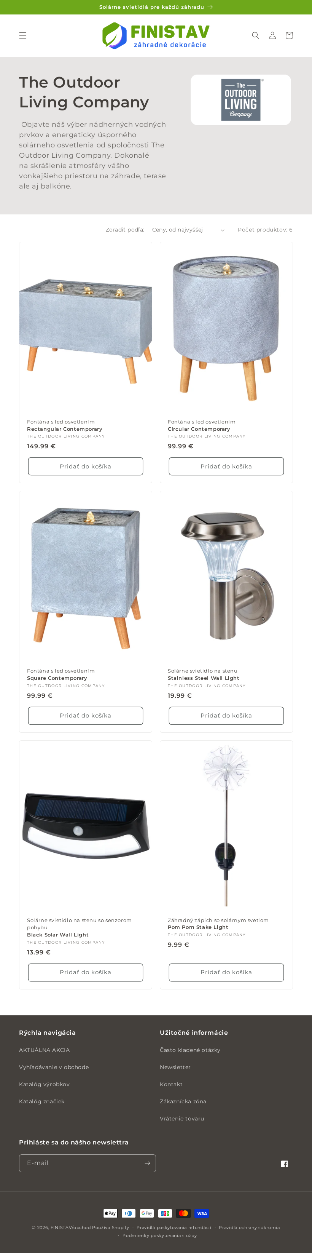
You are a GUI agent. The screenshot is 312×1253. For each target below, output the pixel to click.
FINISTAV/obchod (71, 1227)
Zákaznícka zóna (183, 1101)
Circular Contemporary (202, 425)
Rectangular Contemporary (64, 425)
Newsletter (175, 1067)
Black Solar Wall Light (79, 927)
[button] (22, 35)
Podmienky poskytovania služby (160, 1235)
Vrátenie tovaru (182, 1118)
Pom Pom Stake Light (218, 923)
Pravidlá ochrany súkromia (249, 1227)
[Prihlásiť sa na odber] (147, 1163)
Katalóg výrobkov (44, 1084)
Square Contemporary (61, 674)
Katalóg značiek (42, 1101)
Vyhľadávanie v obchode (54, 1067)
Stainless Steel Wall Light (204, 674)
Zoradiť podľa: (125, 229)
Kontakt (171, 1084)
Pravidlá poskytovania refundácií (174, 1227)
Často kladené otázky (190, 1050)
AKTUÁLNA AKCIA (44, 1050)
